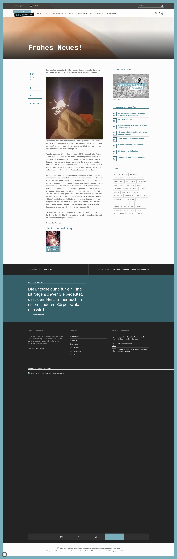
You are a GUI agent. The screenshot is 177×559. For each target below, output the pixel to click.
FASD (132, 185)
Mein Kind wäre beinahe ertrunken (131, 145)
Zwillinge (131, 213)
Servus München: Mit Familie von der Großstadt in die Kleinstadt (132, 114)
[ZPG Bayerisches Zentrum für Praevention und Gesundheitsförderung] (88, 548)
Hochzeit (116, 192)
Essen (115, 185)
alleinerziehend (132, 178)
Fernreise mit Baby (125, 119)
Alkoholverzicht (119, 178)
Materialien (74, 340)
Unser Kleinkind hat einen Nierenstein (132, 138)
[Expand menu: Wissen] (102, 13)
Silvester (138, 203)
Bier (127, 181)
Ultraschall (117, 210)
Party (137, 196)
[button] (4, 554)
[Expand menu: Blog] (74, 13)
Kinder (129, 192)
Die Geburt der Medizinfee (128, 151)
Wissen (98, 13)
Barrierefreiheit (75, 351)
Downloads (111, 13)
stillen (123, 206)
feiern (139, 185)
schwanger (117, 199)
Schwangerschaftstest (121, 203)
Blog (71, 13)
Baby (121, 181)
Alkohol (124, 174)
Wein (115, 213)
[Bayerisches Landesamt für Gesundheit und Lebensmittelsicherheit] (77, 551)
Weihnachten (141, 210)
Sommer (116, 206)
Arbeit (116, 181)
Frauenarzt (117, 188)
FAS (128, 185)
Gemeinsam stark (57, 13)
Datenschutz (74, 348)
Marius (34, 88)
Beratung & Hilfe (85, 13)
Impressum (74, 344)
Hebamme (143, 188)
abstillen (117, 174)
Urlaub (126, 210)
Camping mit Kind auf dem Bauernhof (132, 157)
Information (74, 337)
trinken (138, 206)
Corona (133, 181)
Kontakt (73, 355)
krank (136, 192)
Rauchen (144, 196)
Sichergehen (42, 13)
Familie (122, 185)
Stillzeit (130, 206)
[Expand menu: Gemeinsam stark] (65, 13)
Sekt (131, 203)
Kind (123, 192)
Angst (141, 178)
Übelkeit (139, 213)
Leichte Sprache (19, 6)
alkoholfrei (133, 174)
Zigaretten (122, 213)
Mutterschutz (129, 196)
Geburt (125, 188)
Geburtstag (133, 188)
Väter (38, 104)
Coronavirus (142, 181)
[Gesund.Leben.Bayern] (120, 551)
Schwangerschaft (128, 199)
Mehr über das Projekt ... (36, 348)
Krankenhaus (118, 196)
